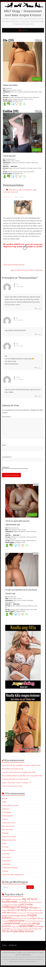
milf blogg (21, 907)
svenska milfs (37, 929)
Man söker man (7, 830)
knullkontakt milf (7, 905)
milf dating (21, 910)
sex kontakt (38, 926)
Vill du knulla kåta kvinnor (18, 931)
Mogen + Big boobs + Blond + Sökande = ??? (17, 782)
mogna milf (35, 918)
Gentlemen (5, 809)
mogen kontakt (38, 913)
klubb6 (19, 902)
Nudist (4, 843)
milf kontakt (38, 910)
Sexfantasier (6, 864)
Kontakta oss (40, 959)
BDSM (4, 802)
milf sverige (30, 913)
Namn (4, 445)
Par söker (5, 847)
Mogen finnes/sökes (9, 836)
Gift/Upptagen (6, 812)
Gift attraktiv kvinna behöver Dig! (12, 769)
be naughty (6, 899)
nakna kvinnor (16, 920)
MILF (23, 904)
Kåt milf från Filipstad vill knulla (13, 265)
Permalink (19, 286)
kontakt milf (16, 905)
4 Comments (20, 197)
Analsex (4, 798)
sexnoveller (6, 929)
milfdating (30, 910)
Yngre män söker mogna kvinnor (13, 874)
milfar (30, 904)
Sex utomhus (6, 857)
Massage (5, 833)
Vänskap (5, 871)
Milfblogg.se (13, 952)
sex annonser (26, 924)
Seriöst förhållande (8, 850)
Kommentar (6, 417)
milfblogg (8, 907)
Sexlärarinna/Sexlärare (9, 868)
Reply (39, 309)
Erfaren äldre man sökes (15, 190)
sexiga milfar (15, 926)
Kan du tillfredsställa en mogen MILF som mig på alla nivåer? (22, 776)
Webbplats (5, 467)
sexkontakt (26, 926)
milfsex (13, 913)
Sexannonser (14, 192)
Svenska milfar (27, 929)
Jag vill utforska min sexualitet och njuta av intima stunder (21, 765)
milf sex (6, 912)
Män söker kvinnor (8, 826)
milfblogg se (11, 910)
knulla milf (30, 902)
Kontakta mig (12, 945)
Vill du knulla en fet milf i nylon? (12, 786)
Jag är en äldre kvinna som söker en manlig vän (27, 270)
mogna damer (20, 915)
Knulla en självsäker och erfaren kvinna (15, 779)
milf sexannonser (21, 913)
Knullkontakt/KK (27, 190)
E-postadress (7, 457)
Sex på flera (6, 854)
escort (13, 899)
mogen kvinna (8, 915)
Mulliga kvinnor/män (9, 840)
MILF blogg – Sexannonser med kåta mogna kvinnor (23, 13)
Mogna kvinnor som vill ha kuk (21, 918)
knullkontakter (38, 902)
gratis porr (18, 899)
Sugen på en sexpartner (16, 929)
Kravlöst (5, 819)
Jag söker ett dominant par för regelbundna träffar (19, 772)
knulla (24, 902)
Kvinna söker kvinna (9, 823)
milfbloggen (33, 907)
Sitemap (4, 945)
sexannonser (12, 923)
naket (6, 921)
